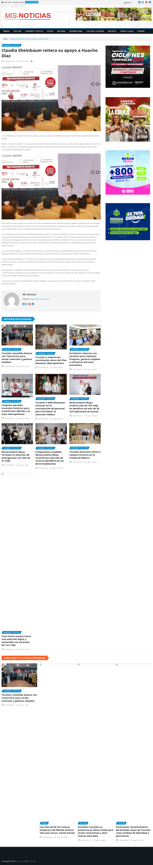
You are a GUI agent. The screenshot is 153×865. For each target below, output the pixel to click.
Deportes (112, 31)
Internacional (76, 31)
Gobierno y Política (34, 31)
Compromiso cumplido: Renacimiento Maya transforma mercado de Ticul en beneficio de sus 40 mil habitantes (49, 457)
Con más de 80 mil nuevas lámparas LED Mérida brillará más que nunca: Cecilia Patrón (57, 829)
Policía (50, 31)
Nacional (61, 31)
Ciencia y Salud (127, 31)
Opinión (140, 31)
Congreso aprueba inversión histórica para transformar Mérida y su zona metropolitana (16, 410)
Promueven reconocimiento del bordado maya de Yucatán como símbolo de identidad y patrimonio (133, 831)
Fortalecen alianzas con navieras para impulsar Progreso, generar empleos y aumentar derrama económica (84, 359)
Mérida (6, 31)
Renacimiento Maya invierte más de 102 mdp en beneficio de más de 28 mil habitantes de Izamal (84, 407)
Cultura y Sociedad (95, 31)
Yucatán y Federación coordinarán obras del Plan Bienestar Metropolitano (51, 360)
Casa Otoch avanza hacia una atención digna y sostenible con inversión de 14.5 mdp (16, 641)
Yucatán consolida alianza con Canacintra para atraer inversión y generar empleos (17, 358)
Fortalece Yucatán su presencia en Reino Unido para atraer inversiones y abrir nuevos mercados (95, 831)
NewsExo (20, 861)
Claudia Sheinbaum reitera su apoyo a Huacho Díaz (29, 39)
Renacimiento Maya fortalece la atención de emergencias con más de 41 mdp (16, 456)
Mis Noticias (9, 61)
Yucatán (17, 31)
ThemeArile (31, 861)
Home (5, 39)
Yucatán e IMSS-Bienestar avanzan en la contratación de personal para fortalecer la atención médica (50, 408)
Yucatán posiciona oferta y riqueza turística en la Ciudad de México (85, 454)
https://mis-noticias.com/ (40, 299)
